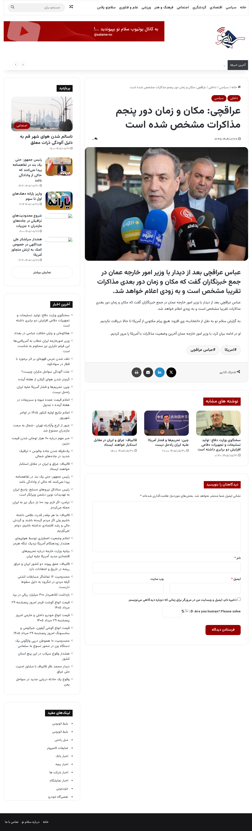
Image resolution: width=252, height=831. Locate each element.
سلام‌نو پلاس (106, 7)
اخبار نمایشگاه (59, 780)
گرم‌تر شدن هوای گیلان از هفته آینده (44, 379)
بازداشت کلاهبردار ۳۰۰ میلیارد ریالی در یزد (41, 594)
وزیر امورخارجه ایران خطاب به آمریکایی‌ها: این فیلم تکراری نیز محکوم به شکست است (170, 65)
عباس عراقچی (201, 350)
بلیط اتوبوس (60, 723)
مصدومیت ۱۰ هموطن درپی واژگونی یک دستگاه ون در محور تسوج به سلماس (42, 643)
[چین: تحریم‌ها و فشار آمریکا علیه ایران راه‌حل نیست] (166, 423)
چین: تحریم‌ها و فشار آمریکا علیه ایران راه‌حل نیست (168, 443)
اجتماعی (183, 7)
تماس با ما (11, 822)
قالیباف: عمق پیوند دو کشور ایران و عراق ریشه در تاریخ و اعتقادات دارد (42, 566)
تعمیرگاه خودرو (58, 797)
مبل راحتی (61, 740)
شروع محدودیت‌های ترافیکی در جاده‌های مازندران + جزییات (27, 221)
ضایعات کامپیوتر (57, 748)
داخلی (212, 87)
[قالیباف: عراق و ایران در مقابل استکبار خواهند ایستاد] (114, 423)
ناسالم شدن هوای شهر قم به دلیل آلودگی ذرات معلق (46, 139)
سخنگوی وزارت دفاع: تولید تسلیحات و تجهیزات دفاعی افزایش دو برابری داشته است (219, 445)
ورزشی (146, 7)
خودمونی (62, 788)
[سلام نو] (229, 38)
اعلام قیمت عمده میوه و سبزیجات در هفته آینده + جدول (43, 402)
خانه (243, 7)
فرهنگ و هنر (163, 7)
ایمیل (236, 579)
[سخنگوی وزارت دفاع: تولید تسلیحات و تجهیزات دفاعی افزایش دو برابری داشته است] (218, 423)
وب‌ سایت (157, 579)
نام (237, 558)
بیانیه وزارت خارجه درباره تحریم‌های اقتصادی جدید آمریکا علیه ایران (46, 554)
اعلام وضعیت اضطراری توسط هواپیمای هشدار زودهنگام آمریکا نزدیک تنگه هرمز (41, 541)
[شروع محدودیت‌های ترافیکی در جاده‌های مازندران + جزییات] (59, 222)
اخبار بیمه (61, 764)
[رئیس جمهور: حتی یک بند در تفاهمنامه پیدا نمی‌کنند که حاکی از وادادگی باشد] (59, 166)
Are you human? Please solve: (217, 611)
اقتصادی (216, 7)
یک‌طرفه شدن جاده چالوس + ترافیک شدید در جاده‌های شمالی (44, 454)
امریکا (229, 350)
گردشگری (199, 7)
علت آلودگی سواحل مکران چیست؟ (45, 371)
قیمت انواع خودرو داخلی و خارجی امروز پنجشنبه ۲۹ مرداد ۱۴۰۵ (43, 618)
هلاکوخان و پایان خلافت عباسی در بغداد (42, 333)
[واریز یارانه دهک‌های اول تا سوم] (59, 200)
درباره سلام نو (31, 822)
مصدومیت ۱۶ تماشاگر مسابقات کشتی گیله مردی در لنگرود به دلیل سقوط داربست (44, 582)
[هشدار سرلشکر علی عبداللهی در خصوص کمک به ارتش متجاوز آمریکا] (59, 246)
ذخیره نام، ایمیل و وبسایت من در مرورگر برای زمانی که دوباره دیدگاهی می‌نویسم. (182, 600)
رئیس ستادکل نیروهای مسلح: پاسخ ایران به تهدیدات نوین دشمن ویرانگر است (41, 492)
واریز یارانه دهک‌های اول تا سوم (27, 196)
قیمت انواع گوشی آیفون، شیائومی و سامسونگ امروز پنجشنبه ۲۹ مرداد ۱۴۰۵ (42, 630)
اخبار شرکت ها (58, 772)
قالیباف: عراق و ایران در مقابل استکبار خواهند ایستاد (115, 443)
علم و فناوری (128, 7)
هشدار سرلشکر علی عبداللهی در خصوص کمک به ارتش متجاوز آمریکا (26, 247)
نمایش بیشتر (42, 272)
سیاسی (231, 7)
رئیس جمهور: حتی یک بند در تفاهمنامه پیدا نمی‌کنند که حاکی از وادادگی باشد (27, 170)
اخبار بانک (62, 756)
